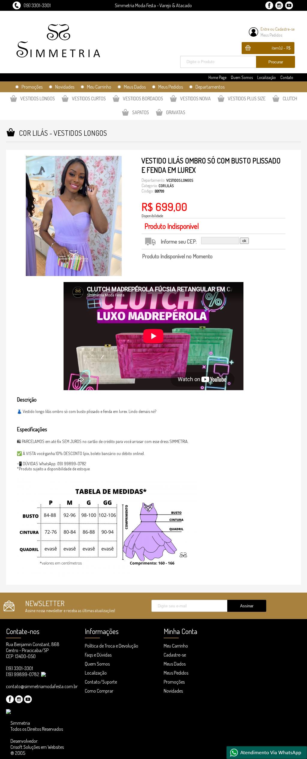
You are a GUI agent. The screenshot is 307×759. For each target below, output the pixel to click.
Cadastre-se (284, 29)
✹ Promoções (29, 87)
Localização (266, 77)
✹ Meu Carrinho (95, 87)
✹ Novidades (61, 87)
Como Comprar (99, 691)
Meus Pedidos (271, 35)
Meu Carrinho (176, 646)
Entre (265, 29)
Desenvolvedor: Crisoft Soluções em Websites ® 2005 (37, 747)
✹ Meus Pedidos (167, 87)
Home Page (217, 77)
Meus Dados (175, 664)
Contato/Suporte (101, 682)
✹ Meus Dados (131, 87)
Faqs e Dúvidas (98, 655)
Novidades (173, 691)
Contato (286, 77)
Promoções (174, 682)
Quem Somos (242, 77)
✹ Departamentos (207, 87)
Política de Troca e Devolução (111, 646)
